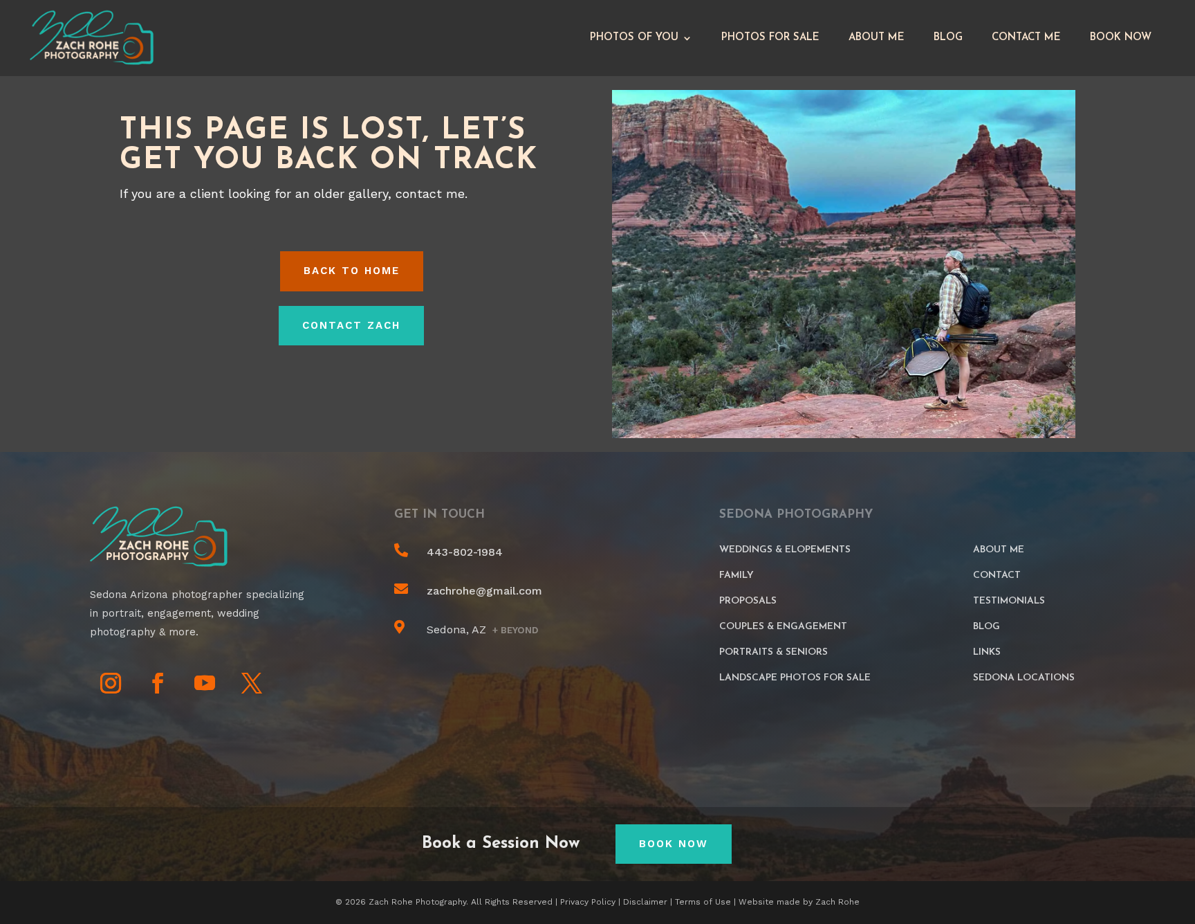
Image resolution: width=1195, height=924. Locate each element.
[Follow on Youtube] (204, 683)
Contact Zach (351, 325)
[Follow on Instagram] (110, 683)
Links (987, 652)
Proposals (748, 601)
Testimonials (1009, 601)
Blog (948, 38)
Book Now (1120, 38)
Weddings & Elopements (785, 550)
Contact (997, 575)
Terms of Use (703, 902)
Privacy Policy (587, 902)
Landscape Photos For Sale (795, 678)
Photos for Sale (770, 38)
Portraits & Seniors (773, 652)
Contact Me (1026, 38)
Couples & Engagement (783, 627)
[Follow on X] (251, 683)
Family (736, 575)
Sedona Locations (1024, 678)
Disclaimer (645, 902)
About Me (877, 38)
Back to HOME (352, 270)
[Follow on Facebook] (157, 683)
